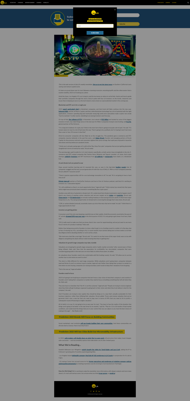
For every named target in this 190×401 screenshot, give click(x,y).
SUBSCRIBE (95, 33)
